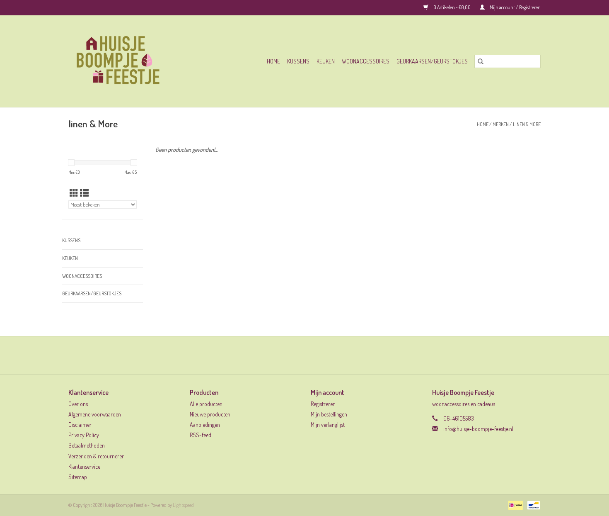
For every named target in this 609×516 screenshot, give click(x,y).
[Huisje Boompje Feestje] (131, 61)
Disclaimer (80, 424)
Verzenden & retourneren (96, 456)
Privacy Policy (83, 434)
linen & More (527, 124)
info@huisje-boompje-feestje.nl (478, 428)
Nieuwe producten (210, 414)
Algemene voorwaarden (94, 414)
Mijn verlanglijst (328, 424)
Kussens (298, 61)
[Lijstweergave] (84, 192)
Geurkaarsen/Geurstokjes (432, 61)
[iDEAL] (514, 504)
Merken (501, 124)
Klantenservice (84, 466)
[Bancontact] (532, 504)
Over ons (78, 403)
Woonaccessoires (365, 61)
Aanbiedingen (205, 424)
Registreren (323, 403)
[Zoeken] (480, 61)
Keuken (326, 61)
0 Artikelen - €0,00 (452, 7)
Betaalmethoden (86, 445)
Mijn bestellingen (329, 414)
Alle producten (206, 403)
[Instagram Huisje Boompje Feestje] (312, 355)
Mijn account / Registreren (515, 7)
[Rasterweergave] (74, 192)
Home (273, 61)
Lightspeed (183, 505)
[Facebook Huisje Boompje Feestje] (297, 355)
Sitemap (77, 476)
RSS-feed (200, 434)
